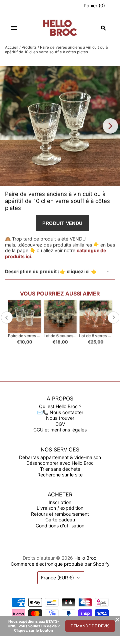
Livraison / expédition (60, 508)
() (94, 5)
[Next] (110, 126)
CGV (60, 424)
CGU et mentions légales (60, 429)
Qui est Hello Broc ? (60, 406)
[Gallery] (60, 126)
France (57, 577)
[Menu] (14, 28)
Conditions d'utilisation (60, 525)
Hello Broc (85, 558)
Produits (29, 47)
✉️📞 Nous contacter (60, 412)
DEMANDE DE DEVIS (90, 625)
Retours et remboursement (60, 514)
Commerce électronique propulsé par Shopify (60, 564)
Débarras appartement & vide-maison (60, 457)
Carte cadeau (60, 519)
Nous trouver (60, 418)
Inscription (60, 502)
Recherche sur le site (60, 474)
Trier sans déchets (60, 469)
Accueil (11, 47)
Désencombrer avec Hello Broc (60, 463)
